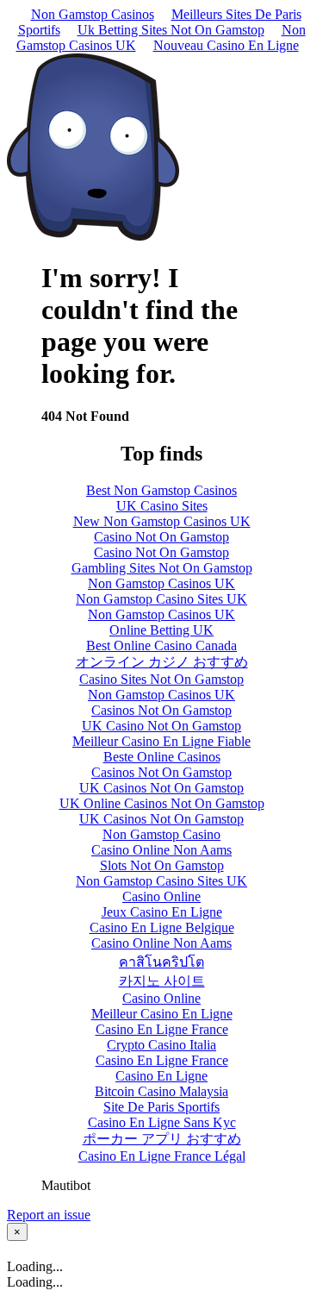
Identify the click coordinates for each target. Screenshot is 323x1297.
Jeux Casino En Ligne (162, 912)
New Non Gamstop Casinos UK (162, 521)
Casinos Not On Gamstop (161, 710)
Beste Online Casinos (162, 756)
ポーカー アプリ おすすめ (162, 1138)
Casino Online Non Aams (161, 850)
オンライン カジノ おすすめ (162, 662)
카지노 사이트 (162, 981)
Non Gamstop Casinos (92, 14)
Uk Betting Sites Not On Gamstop (171, 29)
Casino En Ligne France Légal (161, 1156)
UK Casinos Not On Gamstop (161, 787)
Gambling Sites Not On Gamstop (161, 568)
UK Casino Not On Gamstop (161, 725)
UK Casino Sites (162, 505)
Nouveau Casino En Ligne (226, 45)
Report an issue (48, 1214)
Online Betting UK (161, 630)
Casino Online (161, 896)
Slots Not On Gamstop (162, 865)
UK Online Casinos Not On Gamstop (161, 803)
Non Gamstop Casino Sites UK (161, 599)
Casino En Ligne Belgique (162, 927)
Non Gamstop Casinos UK (161, 583)
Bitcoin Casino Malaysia (161, 1091)
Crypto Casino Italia (161, 1044)
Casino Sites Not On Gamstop (161, 679)
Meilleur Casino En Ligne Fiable (161, 741)
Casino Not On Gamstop (161, 536)
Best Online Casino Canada (161, 645)
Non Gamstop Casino (161, 834)
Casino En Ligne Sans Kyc (162, 1122)
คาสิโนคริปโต (161, 962)
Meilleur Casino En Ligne (162, 1013)
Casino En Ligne (161, 1075)
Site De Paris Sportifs (161, 1107)
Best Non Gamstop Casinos (161, 490)
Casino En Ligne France (162, 1029)
